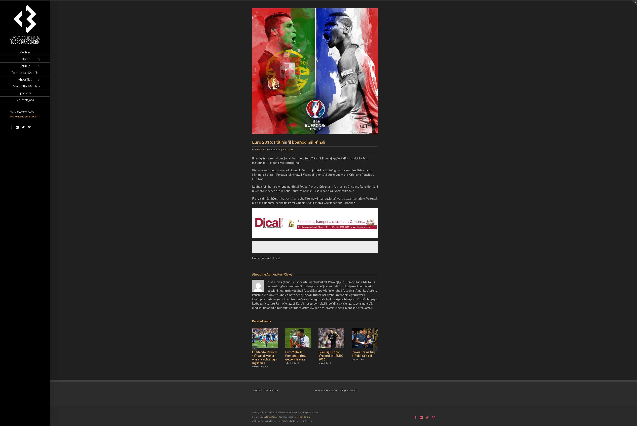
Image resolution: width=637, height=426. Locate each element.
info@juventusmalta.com (24, 116)
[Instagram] (17, 127)
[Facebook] (11, 127)
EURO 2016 (288, 149)
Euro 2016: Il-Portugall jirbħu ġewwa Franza (295, 355)
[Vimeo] (29, 127)
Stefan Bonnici (304, 417)
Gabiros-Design (271, 417)
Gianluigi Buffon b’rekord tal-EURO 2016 (331, 355)
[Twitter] (23, 127)
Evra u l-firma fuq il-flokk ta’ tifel (363, 353)
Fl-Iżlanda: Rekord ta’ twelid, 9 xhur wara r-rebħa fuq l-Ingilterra (265, 357)
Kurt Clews (260, 149)
